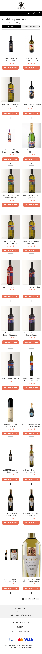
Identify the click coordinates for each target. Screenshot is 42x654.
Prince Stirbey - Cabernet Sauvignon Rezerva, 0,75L (10, 334)
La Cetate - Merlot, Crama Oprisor (10, 514)
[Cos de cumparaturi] (34, 13)
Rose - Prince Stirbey (10, 287)
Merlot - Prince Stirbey (31, 287)
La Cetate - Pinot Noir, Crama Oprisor (31, 514)
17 (34, 599)
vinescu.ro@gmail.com (22, 615)
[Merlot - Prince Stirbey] (31, 272)
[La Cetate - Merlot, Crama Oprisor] (10, 500)
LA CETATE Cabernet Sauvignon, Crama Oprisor (10, 471)
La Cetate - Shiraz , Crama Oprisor (10, 580)
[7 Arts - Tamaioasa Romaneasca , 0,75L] (31, 44)
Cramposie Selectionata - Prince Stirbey (10, 196)
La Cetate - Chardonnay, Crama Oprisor (32, 471)
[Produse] (3, 13)
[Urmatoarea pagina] (37, 599)
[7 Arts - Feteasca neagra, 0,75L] (31, 89)
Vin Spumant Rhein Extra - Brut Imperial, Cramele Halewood (31, 425)
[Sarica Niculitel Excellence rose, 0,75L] (10, 135)
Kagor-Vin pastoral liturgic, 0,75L (10, 59)
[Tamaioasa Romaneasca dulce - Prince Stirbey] (10, 89)
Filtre (12, 27)
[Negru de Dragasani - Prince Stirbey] (31, 318)
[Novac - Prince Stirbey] (10, 364)
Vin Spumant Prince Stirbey (31, 151)
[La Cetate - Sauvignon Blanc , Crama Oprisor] (31, 555)
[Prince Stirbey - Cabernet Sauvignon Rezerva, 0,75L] (10, 318)
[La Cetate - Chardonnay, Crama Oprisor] (31, 455)
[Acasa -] (21, 5)
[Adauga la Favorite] (10, 72)
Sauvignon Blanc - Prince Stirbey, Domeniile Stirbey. (10, 242)
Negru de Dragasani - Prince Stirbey (31, 334)
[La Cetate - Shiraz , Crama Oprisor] (10, 555)
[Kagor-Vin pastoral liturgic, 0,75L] (10, 44)
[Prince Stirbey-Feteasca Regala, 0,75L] (31, 181)
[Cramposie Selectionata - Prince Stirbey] (10, 181)
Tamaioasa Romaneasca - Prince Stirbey (32, 242)
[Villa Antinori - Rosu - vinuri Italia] (10, 410)
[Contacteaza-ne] (28, 13)
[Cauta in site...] (39, 13)
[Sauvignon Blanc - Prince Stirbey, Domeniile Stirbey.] (10, 227)
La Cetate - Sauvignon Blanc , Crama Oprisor (31, 580)
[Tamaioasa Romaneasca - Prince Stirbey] (31, 227)
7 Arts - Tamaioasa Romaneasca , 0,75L (31, 59)
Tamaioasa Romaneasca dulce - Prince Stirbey (10, 105)
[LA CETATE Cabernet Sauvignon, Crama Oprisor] (10, 455)
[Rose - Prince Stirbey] (10, 272)
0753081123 (22, 612)
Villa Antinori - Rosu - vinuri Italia (10, 425)
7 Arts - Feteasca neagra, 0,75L (31, 105)
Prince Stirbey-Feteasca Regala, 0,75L (31, 196)
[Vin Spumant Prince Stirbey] (31, 135)
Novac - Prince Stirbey (10, 378)
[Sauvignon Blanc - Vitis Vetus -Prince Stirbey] (31, 364)
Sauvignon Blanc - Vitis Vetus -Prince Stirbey (31, 379)
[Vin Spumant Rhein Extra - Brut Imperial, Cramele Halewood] (31, 410)
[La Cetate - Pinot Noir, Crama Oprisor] (31, 500)
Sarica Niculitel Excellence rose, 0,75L (10, 151)
